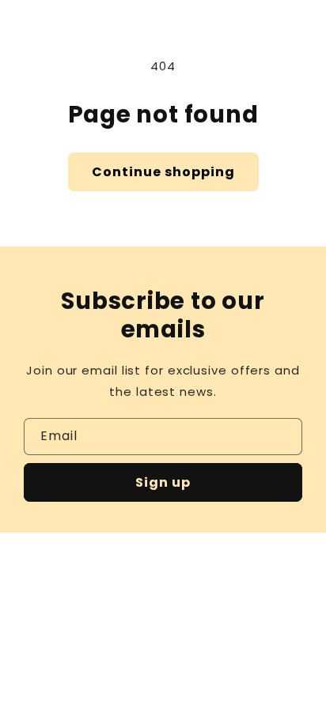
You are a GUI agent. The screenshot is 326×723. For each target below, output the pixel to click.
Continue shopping (163, 172)
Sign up (163, 482)
